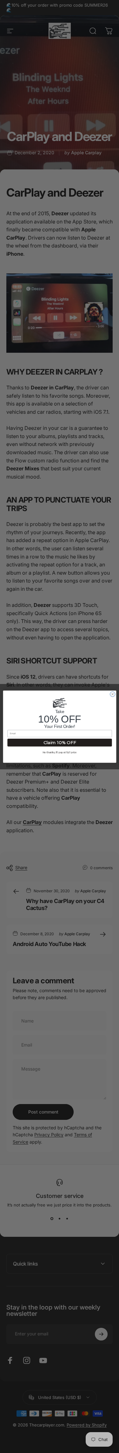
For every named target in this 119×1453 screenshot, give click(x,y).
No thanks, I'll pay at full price (60, 752)
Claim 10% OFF (59, 742)
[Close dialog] (112, 694)
